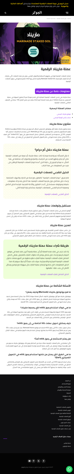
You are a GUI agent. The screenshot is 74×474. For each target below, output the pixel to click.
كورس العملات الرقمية (64, 410)
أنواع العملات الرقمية (65, 416)
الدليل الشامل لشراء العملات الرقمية (54, 274)
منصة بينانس (67, 443)
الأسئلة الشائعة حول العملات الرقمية (61, 413)
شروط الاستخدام (66, 384)
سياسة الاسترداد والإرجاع (64, 390)
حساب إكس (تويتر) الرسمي (62, 117)
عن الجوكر (68, 380)
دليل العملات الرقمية (61, 18)
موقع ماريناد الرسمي (64, 114)
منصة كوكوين (67, 446)
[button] (67, 13)
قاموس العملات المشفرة (63, 407)
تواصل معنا (31, 6)
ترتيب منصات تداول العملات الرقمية (61, 428)
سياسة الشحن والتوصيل (64, 387)
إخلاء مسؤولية (67, 396)
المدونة (68, 393)
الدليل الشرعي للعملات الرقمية (57, 194)
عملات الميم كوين (66, 422)
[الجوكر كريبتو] (37, 13)
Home (69, 18)
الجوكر (23, 467)
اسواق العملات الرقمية (64, 419)
